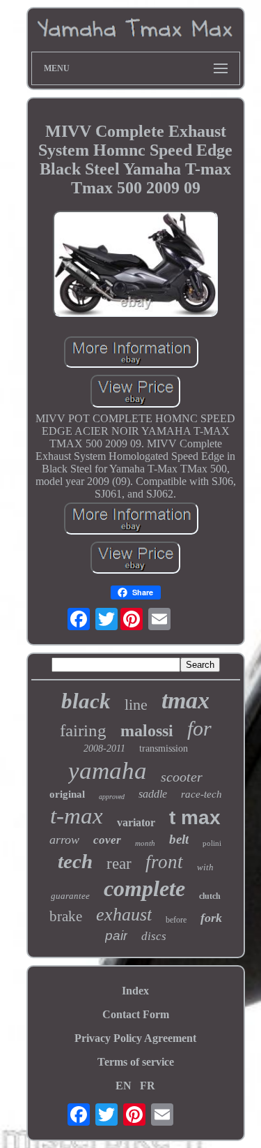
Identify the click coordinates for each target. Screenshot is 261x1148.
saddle (153, 794)
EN (124, 1085)
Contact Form (135, 1014)
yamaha (107, 770)
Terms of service (135, 1062)
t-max (76, 815)
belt (179, 839)
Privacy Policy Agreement (135, 1038)
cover (107, 840)
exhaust (124, 914)
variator (136, 822)
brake (65, 916)
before (176, 920)
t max (195, 817)
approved (112, 796)
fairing (83, 730)
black (86, 701)
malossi (146, 731)
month (145, 843)
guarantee (70, 895)
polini (212, 843)
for (199, 728)
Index (135, 991)
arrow (64, 840)
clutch (210, 896)
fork (211, 918)
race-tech (201, 794)
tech (75, 861)
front (164, 861)
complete (144, 888)
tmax (185, 700)
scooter (182, 776)
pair (116, 935)
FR (147, 1085)
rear (119, 863)
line (136, 704)
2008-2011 (104, 748)
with (205, 867)
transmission (163, 748)
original (67, 794)
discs (153, 936)
